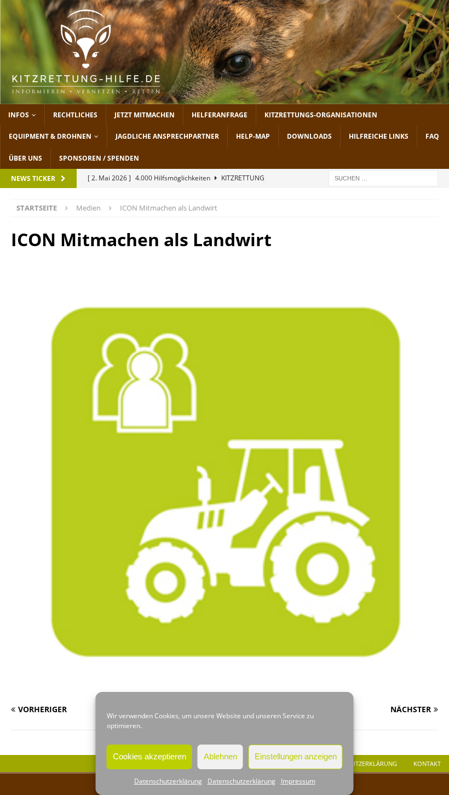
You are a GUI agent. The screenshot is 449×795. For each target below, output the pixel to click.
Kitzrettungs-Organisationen (320, 115)
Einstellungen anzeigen (296, 756)
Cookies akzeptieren (149, 756)
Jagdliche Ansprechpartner (167, 136)
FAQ (432, 136)
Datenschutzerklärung (168, 781)
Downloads (309, 136)
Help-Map (253, 136)
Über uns (25, 158)
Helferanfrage (219, 115)
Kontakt (427, 763)
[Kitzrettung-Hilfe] (224, 98)
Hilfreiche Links (378, 136)
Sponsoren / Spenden (99, 158)
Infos (18, 115)
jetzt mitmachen (144, 115)
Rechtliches (75, 115)
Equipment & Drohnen (50, 136)
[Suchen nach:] (383, 177)
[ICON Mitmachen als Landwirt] (224, 688)
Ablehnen (220, 756)
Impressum (298, 781)
